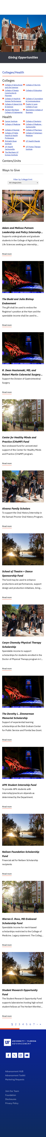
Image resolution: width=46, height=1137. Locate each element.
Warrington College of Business (34, 111)
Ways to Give (11, 170)
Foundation (10, 1095)
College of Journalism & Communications (34, 100)
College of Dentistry (33, 121)
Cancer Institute (11, 121)
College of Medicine (12, 124)
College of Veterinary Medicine (34, 134)
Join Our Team (12, 1091)
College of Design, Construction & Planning (12, 93)
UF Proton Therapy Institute (33, 148)
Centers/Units (11, 161)
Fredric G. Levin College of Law (31, 105)
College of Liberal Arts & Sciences (13, 105)
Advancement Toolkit (15, 1075)
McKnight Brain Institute (11, 142)
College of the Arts (33, 85)
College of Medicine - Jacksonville (34, 125)
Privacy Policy (11, 1103)
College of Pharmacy (34, 130)
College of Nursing (12, 130)
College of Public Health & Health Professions (11, 135)
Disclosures (10, 1099)
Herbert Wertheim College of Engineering (13, 111)
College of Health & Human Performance (13, 100)
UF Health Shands (33, 141)
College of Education (34, 90)
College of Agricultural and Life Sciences (13, 86)
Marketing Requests (14, 1079)
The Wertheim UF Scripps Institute (12, 153)
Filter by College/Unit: (23, 179)
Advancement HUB (14, 1071)
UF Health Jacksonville (10, 148)
